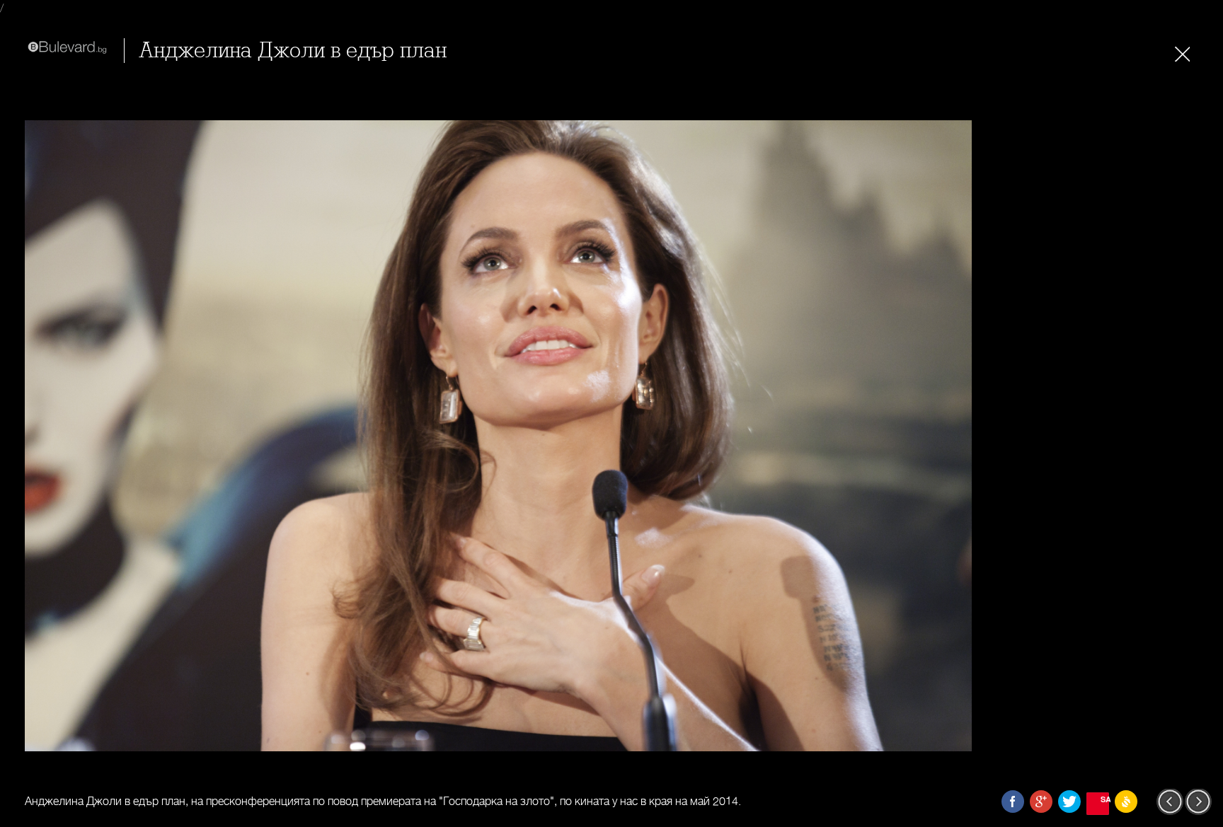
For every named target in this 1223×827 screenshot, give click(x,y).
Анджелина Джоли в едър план (293, 50)
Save (1105, 799)
